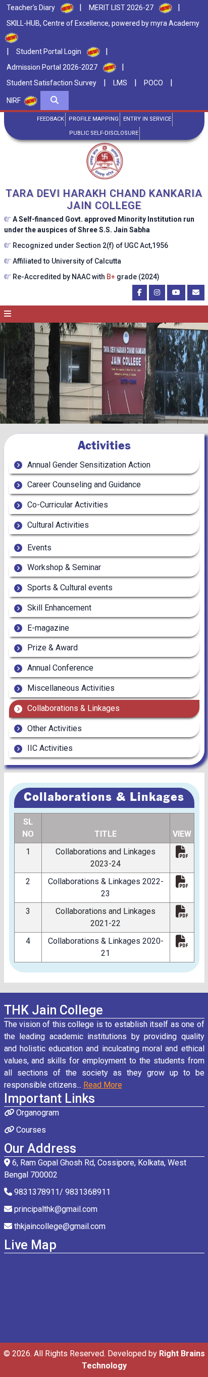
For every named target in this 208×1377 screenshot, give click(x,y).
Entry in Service (147, 119)
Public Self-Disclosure (103, 133)
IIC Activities (49, 748)
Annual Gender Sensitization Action (87, 465)
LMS (120, 83)
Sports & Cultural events (69, 587)
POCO (153, 83)
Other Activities (53, 728)
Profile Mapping (94, 119)
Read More (102, 1085)
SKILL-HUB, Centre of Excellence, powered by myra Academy (103, 23)
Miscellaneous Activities (70, 688)
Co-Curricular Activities (66, 504)
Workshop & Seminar (63, 567)
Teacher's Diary (31, 8)
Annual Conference (59, 668)
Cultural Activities (57, 525)
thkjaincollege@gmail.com (59, 1226)
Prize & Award (51, 647)
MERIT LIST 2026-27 (121, 8)
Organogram (36, 1112)
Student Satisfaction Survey (51, 83)
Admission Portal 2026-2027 (52, 67)
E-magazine (47, 628)
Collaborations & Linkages (72, 708)
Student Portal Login (48, 51)
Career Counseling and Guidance (83, 484)
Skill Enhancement (58, 608)
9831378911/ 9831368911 (61, 1192)
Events (38, 547)
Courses (30, 1130)
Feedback (50, 119)
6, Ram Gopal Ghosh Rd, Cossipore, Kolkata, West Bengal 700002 (95, 1169)
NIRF (14, 100)
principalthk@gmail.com (54, 1209)
